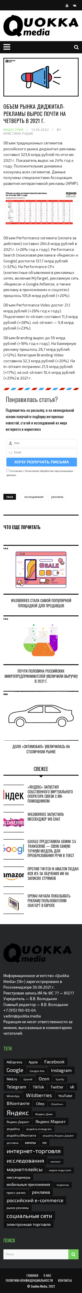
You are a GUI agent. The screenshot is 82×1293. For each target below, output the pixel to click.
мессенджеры (18, 1177)
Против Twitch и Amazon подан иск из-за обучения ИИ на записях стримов (53, 873)
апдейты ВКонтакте (21, 1135)
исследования (34, 497)
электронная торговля (29, 1224)
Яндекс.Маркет (51, 1121)
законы (30, 1142)
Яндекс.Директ (18, 1122)
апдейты (13, 1129)
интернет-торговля (34, 1150)
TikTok (38, 1086)
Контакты (65, 1280)
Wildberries (39, 1095)
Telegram (16, 1086)
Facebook (54, 1061)
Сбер (40, 1103)
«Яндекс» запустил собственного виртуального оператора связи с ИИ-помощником (50, 794)
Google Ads (37, 1070)
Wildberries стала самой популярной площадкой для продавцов (41, 603)
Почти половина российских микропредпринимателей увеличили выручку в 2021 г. (41, 676)
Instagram (61, 1070)
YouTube (65, 1095)
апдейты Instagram (39, 1128)
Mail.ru (12, 1079)
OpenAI (27, 1079)
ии (44, 1142)
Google (15, 1070)
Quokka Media (39, 1286)
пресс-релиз (16, 1192)
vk (72, 1086)
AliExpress (14, 1062)
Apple (33, 1062)
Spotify (60, 1079)
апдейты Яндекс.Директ (58, 1135)
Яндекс (18, 1112)
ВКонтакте (18, 1103)
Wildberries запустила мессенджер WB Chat (46, 817)
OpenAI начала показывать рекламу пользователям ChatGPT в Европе (49, 900)
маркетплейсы (25, 1169)
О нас (47, 1275)
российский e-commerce (35, 1200)
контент (56, 1161)
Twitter (57, 1087)
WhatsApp (13, 1096)
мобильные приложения (28, 1184)
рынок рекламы (18, 1208)
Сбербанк (57, 1103)
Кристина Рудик (18, 133)
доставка (12, 1142)
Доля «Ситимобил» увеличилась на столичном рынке (41, 749)
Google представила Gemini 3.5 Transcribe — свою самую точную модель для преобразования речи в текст (52, 848)
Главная (32, 1275)
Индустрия (13, 130)
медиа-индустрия (60, 1170)
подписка (62, 1184)
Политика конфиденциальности (29, 1280)
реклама (57, 497)
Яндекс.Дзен (44, 1114)
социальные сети (29, 1215)
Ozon (44, 1078)
